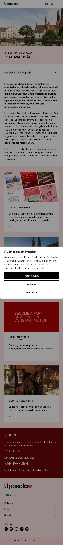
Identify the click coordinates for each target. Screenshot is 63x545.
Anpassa (31, 283)
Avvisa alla (31, 292)
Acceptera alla (32, 275)
